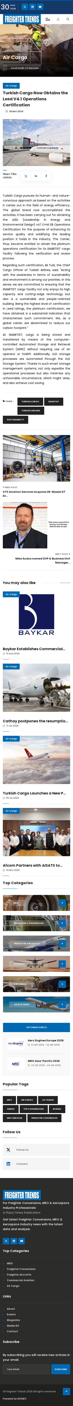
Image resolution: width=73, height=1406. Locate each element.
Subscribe (61, 1369)
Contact (12, 1331)
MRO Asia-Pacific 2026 (44, 1061)
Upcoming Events (36, 1027)
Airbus (11, 1108)
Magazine (13, 1320)
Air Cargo (11, 85)
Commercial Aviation (20, 1280)
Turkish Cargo (30, 401)
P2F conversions (34, 1108)
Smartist (53, 401)
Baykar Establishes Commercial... (34, 648)
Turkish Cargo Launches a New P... (34, 793)
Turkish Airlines (30, 410)
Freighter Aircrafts (19, 1274)
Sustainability (15, 419)
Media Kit (13, 1325)
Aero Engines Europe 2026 (46, 1040)
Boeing (57, 1108)
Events (11, 1314)
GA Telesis (48, 1099)
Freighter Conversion (44, 1118)
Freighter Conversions (21, 1269)
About (11, 1309)
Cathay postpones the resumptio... (35, 721)
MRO (9, 1099)
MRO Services (14, 1118)
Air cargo (27, 1099)
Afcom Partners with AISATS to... (32, 865)
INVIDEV (21, 1398)
